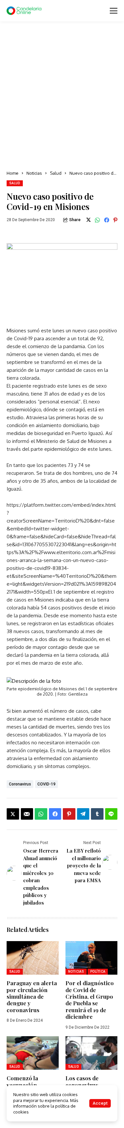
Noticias (34, 173)
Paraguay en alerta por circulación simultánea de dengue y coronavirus (32, 996)
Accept (100, 1103)
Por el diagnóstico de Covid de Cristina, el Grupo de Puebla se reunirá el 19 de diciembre (89, 999)
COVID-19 (46, 784)
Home (13, 173)
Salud (56, 173)
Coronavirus (20, 784)
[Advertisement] (62, 96)
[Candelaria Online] (25, 11)
